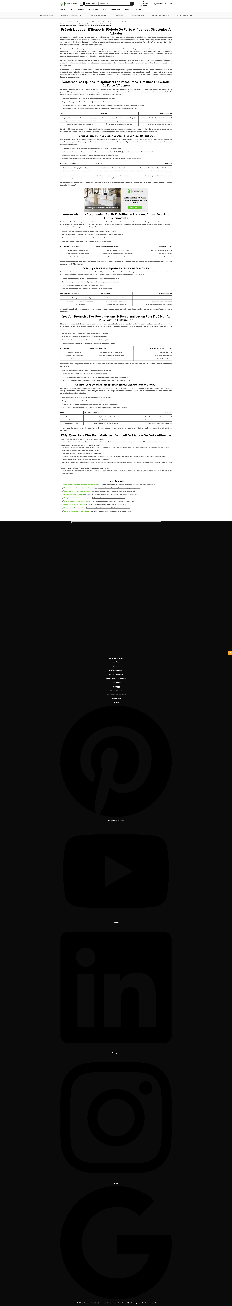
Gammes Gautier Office (160, 15)
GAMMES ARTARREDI (184, 15)
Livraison (116, 662)
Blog (104, 10)
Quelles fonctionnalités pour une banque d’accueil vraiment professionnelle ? (85, 24)
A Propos (128, 10)
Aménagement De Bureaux (116, 678)
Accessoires (118, 15)
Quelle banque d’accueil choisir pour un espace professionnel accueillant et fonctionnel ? (106, 22)
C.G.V (144, 1303)
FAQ (156, 1303)
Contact (138, 10)
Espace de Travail (138, 15)
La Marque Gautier (116, 670)
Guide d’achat (116, 10)
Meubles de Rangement (98, 15)
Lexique (150, 1303)
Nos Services (93, 10)
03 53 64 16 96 (116, 698)
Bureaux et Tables (46, 15)
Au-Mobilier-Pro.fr (81, 1303)
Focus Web (122, 1303)
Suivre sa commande (77, 10)
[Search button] (132, 3)
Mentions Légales (133, 1303)
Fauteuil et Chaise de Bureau (71, 15)
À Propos (116, 666)
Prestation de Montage (116, 674)
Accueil (63, 10)
